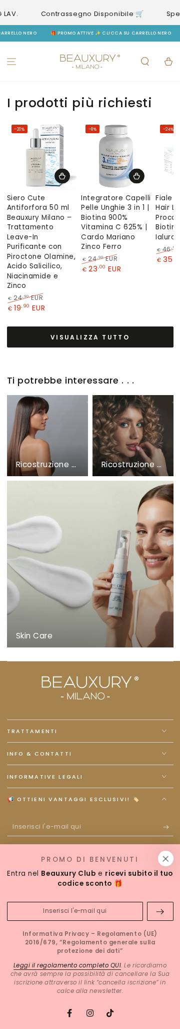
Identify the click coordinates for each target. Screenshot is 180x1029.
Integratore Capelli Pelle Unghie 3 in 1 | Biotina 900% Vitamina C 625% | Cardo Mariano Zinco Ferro (115, 222)
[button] (144, 61)
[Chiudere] (166, 859)
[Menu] (12, 61)
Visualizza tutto (90, 337)
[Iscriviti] (168, 827)
